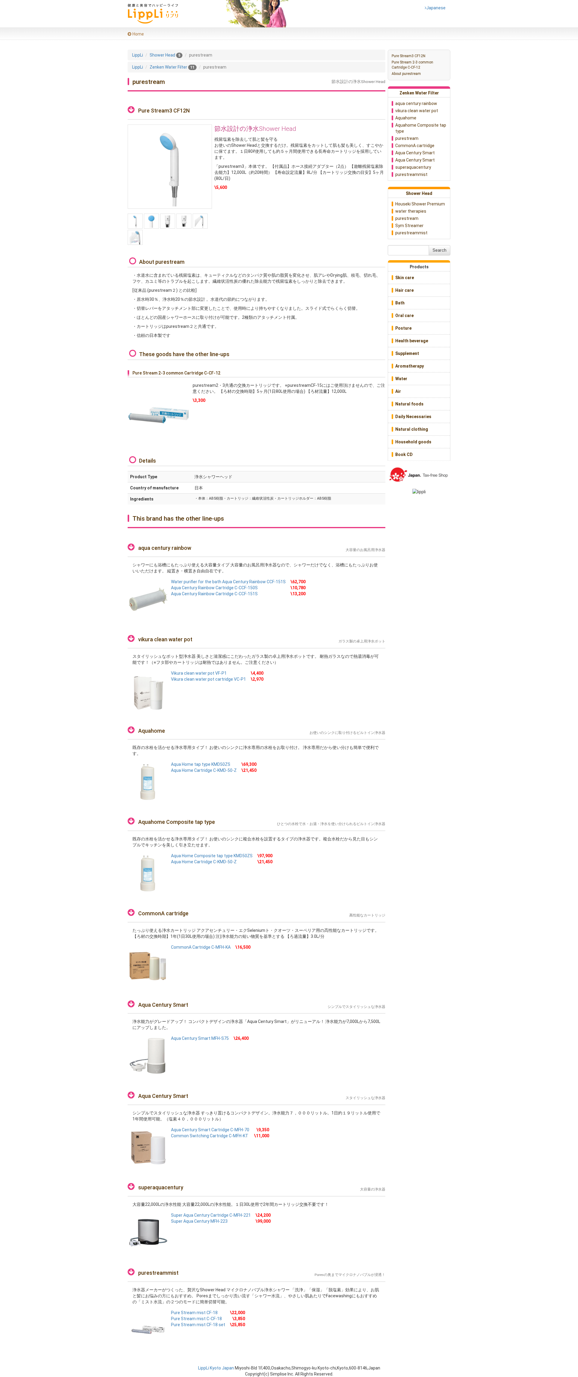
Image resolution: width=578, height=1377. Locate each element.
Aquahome (151, 731)
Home (138, 34)
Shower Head (419, 193)
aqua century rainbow (164, 548)
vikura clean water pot (165, 639)
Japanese (435, 7)
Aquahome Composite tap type (176, 822)
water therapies (410, 211)
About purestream (406, 74)
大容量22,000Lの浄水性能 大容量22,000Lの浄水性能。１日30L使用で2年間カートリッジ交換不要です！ (230, 1204)
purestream (406, 138)
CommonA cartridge (163, 913)
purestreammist (158, 1273)
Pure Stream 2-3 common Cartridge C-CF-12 (412, 64)
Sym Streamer (409, 225)
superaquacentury (160, 1187)
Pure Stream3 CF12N (408, 56)
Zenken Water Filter (419, 93)
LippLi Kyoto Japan (216, 1368)
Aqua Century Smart (163, 1005)
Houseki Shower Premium (420, 204)
